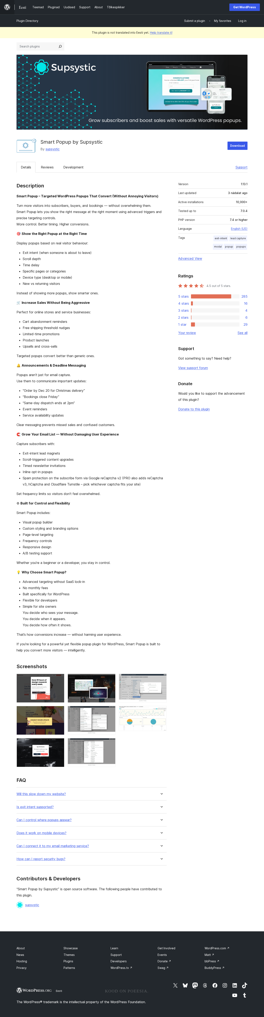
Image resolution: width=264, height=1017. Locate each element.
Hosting (21, 961)
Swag (163, 968)
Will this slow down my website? (41, 794)
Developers (119, 961)
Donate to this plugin (194, 409)
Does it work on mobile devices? (41, 833)
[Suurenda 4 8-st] (110, 679)
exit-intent (221, 238)
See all (243, 333)
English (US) (239, 228)
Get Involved (166, 948)
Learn (114, 948)
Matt (209, 955)
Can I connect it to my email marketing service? (52, 846)
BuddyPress (215, 968)
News (20, 955)
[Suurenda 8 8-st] (161, 711)
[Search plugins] (60, 46)
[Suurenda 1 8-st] (59, 679)
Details (26, 167)
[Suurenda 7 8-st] (161, 679)
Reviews (47, 167)
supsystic (53, 149)
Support (242, 167)
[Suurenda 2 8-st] (59, 711)
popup (229, 246)
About (20, 948)
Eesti (59, 990)
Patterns (69, 968)
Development (73, 167)
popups (241, 246)
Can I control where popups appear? (44, 820)
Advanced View (190, 258)
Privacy (21, 968)
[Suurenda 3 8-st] (59, 744)
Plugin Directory (27, 20)
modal (218, 246)
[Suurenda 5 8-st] (110, 711)
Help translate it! (161, 32)
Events (162, 955)
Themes (69, 955)
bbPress (212, 961)
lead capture (238, 238)
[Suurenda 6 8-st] (110, 744)
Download (237, 145)
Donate (164, 961)
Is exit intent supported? (35, 807)
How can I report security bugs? (40, 859)
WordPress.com (217, 948)
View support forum (193, 368)
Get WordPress (244, 7)
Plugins (68, 961)
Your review (187, 333)
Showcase (71, 948)
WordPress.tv (121, 968)
